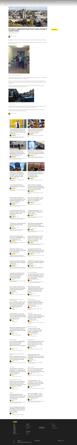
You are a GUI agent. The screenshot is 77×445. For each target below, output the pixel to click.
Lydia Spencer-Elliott (33, 279)
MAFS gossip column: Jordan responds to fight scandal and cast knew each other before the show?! (36, 289)
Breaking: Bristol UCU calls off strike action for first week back (18, 250)
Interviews (18, 134)
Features (35, 214)
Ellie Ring (13, 348)
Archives (27, 428)
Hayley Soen (14, 307)
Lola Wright (14, 134)
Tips (73, 1)
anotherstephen (14, 278)
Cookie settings (54, 428)
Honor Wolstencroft (15, 240)
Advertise (71, 1)
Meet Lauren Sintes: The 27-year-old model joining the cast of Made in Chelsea (18, 358)
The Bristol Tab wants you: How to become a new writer (18, 225)
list (14, 77)
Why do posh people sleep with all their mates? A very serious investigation (36, 370)
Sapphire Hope (14, 177)
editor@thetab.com (37, 440)
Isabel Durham (32, 133)
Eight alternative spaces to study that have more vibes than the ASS (35, 131)
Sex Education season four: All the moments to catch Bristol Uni (17, 238)
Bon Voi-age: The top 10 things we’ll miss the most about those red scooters (36, 152)
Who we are (64, 1)
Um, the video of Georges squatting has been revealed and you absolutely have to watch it (18, 344)
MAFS (17, 307)
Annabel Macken (32, 241)
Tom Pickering (32, 190)
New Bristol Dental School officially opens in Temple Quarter (36, 262)
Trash (38, 306)
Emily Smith (13, 292)
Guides (15, 36)
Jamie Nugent (12, 36)
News (18, 177)
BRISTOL (14, 135)
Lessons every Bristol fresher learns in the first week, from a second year (36, 250)
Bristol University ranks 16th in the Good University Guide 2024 (18, 262)
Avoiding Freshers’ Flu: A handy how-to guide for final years (35, 212)
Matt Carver (32, 214)
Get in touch (42, 427)
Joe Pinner (13, 203)
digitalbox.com (19, 440)
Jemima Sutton (32, 177)
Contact (68, 1)
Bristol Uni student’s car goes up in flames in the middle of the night (35, 199)
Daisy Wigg (13, 187)
